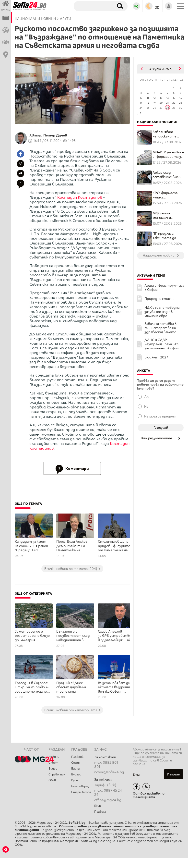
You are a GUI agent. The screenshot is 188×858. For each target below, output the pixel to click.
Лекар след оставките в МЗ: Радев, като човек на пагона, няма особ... (168, 175)
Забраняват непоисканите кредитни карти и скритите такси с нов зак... (168, 134)
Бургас (76, 774)
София (75, 762)
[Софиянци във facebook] (136, 786)
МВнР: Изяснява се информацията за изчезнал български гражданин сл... (168, 154)
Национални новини (35, 19)
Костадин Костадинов (79, 197)
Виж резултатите (157, 438)
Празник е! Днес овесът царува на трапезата (71, 687)
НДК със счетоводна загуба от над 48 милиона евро (161, 312)
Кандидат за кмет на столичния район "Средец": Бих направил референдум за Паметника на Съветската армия (31, 546)
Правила (100, 811)
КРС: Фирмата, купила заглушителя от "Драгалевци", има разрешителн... (168, 195)
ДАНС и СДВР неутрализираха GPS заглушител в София (161, 344)
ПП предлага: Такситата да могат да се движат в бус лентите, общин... (164, 236)
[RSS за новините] (146, 786)
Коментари (74, 468)
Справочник (56, 774)
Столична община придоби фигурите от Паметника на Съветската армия (114, 546)
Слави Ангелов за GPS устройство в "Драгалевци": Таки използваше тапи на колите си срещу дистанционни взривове (115, 636)
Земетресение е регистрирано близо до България (32, 635)
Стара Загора (81, 792)
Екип (97, 806)
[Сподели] (20, 173)
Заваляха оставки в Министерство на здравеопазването (160, 328)
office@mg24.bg (107, 800)
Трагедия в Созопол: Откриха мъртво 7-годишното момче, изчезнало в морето (32, 687)
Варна (75, 768)
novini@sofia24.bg (109, 772)
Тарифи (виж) (105, 785)
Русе (74, 780)
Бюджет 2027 (156, 357)
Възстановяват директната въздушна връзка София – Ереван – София (115, 687)
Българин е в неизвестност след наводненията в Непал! (73, 636)
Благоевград (80, 786)
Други (65, 19)
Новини (53, 757)
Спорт (53, 762)
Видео (52, 768)
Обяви (53, 780)
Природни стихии (159, 299)
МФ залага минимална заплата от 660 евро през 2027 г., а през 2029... (167, 215)
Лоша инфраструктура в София (164, 287)
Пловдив (77, 757)
